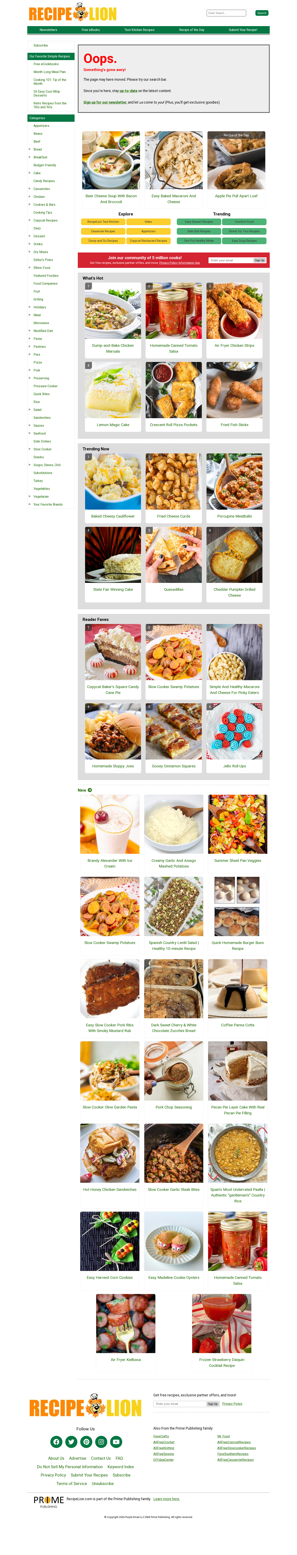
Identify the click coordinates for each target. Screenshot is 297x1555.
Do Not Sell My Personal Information (70, 1466)
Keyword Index (120, 1466)
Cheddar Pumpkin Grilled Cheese (234, 592)
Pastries (40, 347)
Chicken (39, 197)
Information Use (189, 263)
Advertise (77, 1458)
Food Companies (46, 283)
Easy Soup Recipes (244, 241)
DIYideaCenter (163, 1460)
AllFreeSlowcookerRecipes (236, 1448)
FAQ (119, 1458)
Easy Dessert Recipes (199, 222)
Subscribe (41, 45)
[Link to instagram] (101, 1442)
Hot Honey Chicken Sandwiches (110, 1189)
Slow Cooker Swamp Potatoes (173, 686)
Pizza (38, 362)
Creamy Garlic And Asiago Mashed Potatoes (174, 863)
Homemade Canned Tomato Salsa (174, 348)
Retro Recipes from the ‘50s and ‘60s (50, 105)
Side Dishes (42, 441)
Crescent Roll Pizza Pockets (173, 424)
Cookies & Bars (44, 205)
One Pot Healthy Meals (199, 241)
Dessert (39, 236)
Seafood (40, 433)
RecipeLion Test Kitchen (103, 222)
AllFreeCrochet (163, 1442)
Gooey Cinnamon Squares (174, 766)
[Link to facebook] (56, 1442)
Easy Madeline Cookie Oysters (173, 1277)
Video (148, 222)
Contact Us (101, 1458)
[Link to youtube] (116, 1442)
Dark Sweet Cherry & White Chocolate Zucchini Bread (173, 1028)
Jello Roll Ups (234, 766)
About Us (56, 1458)
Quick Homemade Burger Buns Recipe (238, 945)
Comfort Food (244, 222)
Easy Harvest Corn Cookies (110, 1277)
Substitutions (43, 473)
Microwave (41, 323)
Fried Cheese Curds (173, 516)
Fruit (37, 291)
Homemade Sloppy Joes (113, 766)
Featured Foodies (46, 276)
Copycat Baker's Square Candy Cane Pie (113, 689)
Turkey (38, 481)
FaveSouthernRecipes (233, 1454)
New (82, 790)
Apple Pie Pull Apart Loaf (236, 196)
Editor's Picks (43, 260)
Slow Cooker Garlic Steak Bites (174, 1189)
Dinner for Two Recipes (244, 231)
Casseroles (42, 189)
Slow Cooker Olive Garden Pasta (110, 1107)
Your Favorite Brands (48, 504)
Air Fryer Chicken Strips (234, 345)
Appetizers (41, 126)
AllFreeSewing (163, 1454)
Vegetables (42, 489)
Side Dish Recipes (199, 231)
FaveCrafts (161, 1436)
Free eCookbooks (46, 64)
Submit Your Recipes (89, 1475)
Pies (37, 354)
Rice (37, 402)
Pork (37, 370)
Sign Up (259, 260)
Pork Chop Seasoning (174, 1107)
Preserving (41, 378)
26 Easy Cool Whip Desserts (47, 93)
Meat (37, 315)
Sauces (39, 425)
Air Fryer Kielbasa (126, 1359)
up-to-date (128, 91)
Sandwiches (42, 418)
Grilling (38, 299)
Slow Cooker (43, 449)
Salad (37, 410)
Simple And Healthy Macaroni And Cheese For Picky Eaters (234, 689)
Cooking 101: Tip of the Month (50, 82)
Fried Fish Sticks (235, 424)
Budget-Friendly (45, 165)
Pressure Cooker (46, 386)
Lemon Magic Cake (113, 424)
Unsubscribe (103, 1483)
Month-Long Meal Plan (50, 72)
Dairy (37, 228)
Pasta (38, 339)
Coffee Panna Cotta (237, 1025)
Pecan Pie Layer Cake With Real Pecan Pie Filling (237, 1110)
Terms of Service (71, 1483)
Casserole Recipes (103, 231)
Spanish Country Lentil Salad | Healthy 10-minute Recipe (174, 945)
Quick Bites (42, 394)
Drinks (38, 244)
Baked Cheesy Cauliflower (113, 516)
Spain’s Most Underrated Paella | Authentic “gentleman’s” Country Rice (237, 1195)
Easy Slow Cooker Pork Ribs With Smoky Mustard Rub (110, 1028)
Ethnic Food (42, 268)
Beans (38, 134)
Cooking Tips (43, 212)
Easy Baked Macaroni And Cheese (174, 199)
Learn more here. (167, 1499)
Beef (37, 141)
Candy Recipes (44, 181)
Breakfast (40, 157)
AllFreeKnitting (163, 1448)
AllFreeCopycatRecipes (234, 1442)
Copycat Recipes (46, 220)
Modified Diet (43, 331)
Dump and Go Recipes (103, 241)
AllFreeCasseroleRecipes (235, 1460)
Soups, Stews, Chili (47, 465)
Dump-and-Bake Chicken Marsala (113, 348)
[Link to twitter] (71, 1442)
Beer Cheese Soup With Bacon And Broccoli (111, 199)
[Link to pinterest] (86, 1442)
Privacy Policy (168, 263)
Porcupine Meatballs (234, 516)
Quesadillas (173, 589)
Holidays (40, 307)
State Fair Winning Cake (113, 589)
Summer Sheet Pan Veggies (237, 860)
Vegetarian (41, 497)
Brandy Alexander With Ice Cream (109, 863)
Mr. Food (223, 1436)
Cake (37, 173)
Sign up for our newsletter (104, 102)
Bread (38, 149)
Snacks (39, 457)
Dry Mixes (41, 252)
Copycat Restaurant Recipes (148, 241)
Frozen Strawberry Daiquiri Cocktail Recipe (221, 1362)
